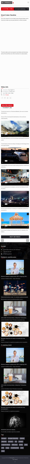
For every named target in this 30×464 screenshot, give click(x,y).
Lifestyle (21, 441)
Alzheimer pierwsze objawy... (8, 429)
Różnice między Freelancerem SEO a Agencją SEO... (14, 276)
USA (3, 447)
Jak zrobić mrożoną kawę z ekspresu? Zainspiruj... (14, 317)
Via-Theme (15, 459)
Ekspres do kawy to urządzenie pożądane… (10, 411)
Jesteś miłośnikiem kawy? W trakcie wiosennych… (12, 388)
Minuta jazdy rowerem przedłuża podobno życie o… (12, 299)
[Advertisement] (15, 36)
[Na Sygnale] (7, 2)
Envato (7, 94)
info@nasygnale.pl (7, 253)
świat (22, 447)
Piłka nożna (14, 444)
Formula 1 (10, 441)
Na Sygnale (12, 457)
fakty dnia (4, 441)
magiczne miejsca (6, 444)
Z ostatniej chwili (14, 447)
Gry (16, 441)
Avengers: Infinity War (13, 438)
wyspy (7, 447)
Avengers (4, 438)
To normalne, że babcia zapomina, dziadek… (10, 431)
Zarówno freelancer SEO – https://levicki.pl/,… (11, 278)
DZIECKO (22, 438)
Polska (20, 444)
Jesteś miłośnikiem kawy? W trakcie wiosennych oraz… (13, 319)
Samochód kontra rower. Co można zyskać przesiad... (15, 297)
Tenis (26, 444)
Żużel (3, 451)
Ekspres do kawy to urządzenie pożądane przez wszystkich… (14, 342)
